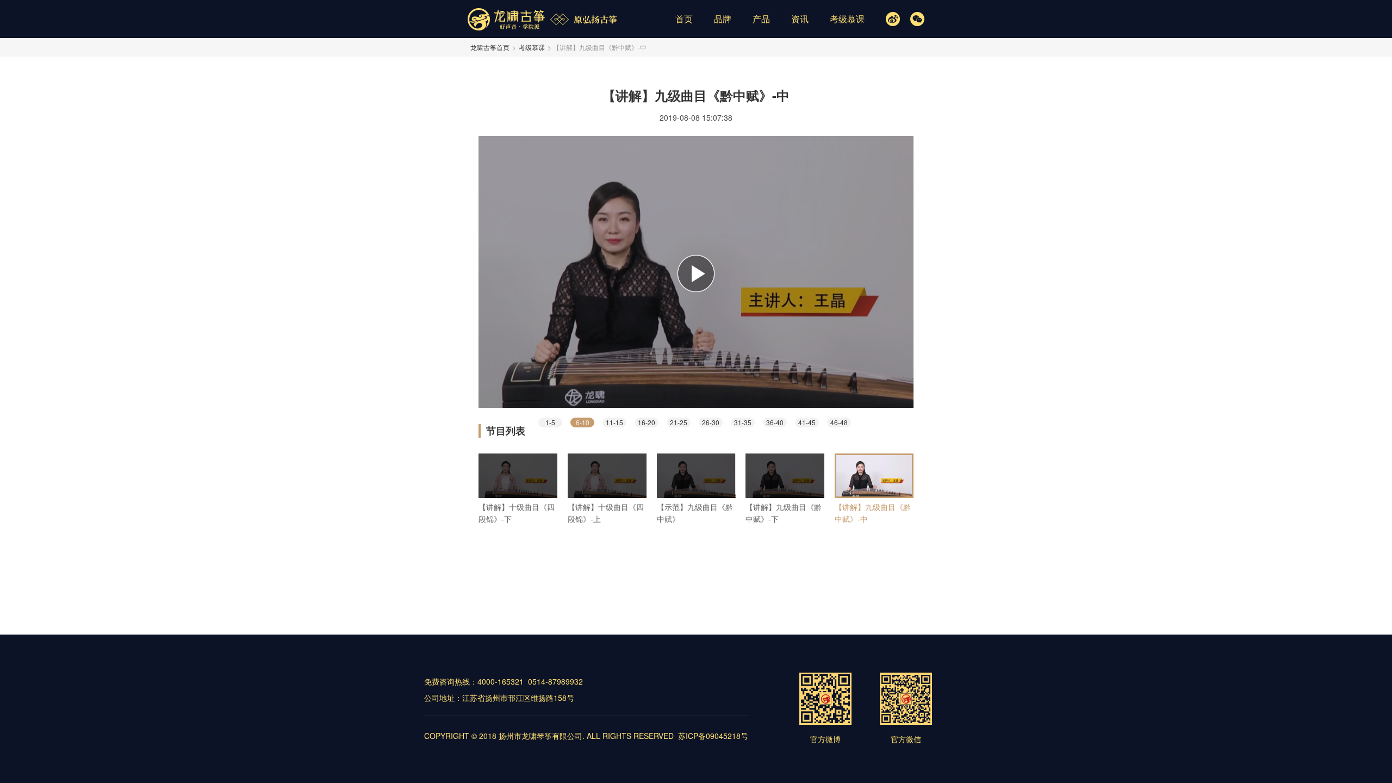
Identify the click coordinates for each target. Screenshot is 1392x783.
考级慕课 (847, 19)
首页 (684, 19)
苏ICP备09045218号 (713, 735)
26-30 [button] (710, 422)
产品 (761, 19)
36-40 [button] (775, 422)
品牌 (722, 19)
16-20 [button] (646, 422)
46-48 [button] (839, 422)
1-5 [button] (550, 422)
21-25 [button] (678, 422)
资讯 (800, 19)
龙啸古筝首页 (489, 47)
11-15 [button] (614, 422)
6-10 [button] (582, 422)
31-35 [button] (742, 422)
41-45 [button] (807, 422)
